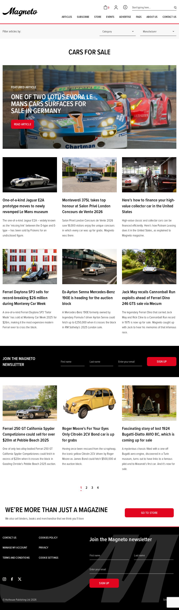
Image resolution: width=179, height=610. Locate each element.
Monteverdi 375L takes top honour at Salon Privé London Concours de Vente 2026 (86, 205)
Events (110, 17)
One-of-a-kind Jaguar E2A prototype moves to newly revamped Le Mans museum (25, 205)
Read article (22, 124)
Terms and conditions (16, 557)
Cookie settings (48, 557)
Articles (67, 17)
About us (151, 17)
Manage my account (15, 547)
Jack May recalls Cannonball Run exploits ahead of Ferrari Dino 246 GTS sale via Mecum (148, 297)
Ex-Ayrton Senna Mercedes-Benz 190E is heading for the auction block (88, 297)
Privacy (43, 547)
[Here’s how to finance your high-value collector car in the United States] (149, 174)
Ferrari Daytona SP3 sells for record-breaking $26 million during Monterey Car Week (26, 297)
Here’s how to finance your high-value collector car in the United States (148, 205)
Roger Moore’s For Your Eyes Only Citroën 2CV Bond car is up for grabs (88, 434)
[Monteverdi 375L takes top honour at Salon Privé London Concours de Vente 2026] (89, 174)
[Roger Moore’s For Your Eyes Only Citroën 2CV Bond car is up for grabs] (89, 403)
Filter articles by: (12, 31)
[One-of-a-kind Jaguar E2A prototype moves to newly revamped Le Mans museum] (30, 174)
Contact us (169, 17)
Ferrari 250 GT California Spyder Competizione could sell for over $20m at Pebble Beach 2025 (29, 434)
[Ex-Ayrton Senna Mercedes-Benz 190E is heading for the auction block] (89, 266)
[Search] (175, 7)
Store (97, 17)
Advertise (125, 17)
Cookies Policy (48, 537)
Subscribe (83, 17)
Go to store (149, 513)
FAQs (139, 17)
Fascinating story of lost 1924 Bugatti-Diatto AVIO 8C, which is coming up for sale (148, 434)
